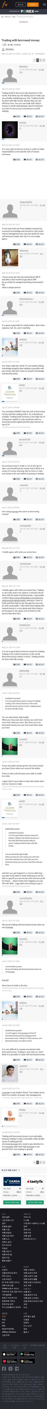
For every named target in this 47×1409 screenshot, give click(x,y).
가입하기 (33, 5)
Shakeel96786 (26, 202)
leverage (15, 511)
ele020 (22, 385)
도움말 (26, 1319)
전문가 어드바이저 (9, 1298)
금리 (4, 1223)
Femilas (22, 122)
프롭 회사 (27, 1292)
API (3, 1323)
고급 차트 (6, 1335)
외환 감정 (27, 1236)
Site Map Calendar (37, 1345)
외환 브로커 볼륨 (30, 1279)
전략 (25, 1226)
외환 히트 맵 (7, 1254)
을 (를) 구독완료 (14, 45)
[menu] (44, 4)
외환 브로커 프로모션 (32, 1282)
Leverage (6, 1092)
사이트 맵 (24, 1346)
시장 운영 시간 (8, 1220)
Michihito (10, 49)
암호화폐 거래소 (8, 1301)
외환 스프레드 (29, 1270)
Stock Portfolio (8, 1329)
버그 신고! (28, 1326)
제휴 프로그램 (7, 1285)
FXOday (22, 1110)
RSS (3, 1326)
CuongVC (23, 739)
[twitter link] (10, 1368)
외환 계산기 (6, 1251)
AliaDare (23, 339)
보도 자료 (27, 1285)
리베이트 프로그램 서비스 (12, 1292)
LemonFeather (26, 898)
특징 (4, 1319)
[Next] (44, 60)
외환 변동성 (6, 1233)
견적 (18, 116)
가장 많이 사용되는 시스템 (34, 1223)
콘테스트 (27, 1229)
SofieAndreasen (26, 299)
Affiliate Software (9, 1332)
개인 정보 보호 (15, 1346)
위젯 (4, 1316)
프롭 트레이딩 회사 (9, 1273)
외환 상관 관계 (8, 1236)
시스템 (26, 1220)
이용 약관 (5, 1346)
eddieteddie (24, 670)
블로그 (26, 1332)
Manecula (24, 250)
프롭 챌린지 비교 (30, 1295)
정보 (25, 1329)
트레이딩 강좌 (7, 1304)
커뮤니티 (27, 1217)
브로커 (4, 1270)
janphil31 (23, 1066)
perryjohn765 (24, 439)
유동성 (4, 1248)
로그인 (20, 5)
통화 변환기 (6, 1261)
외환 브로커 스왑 (30, 1276)
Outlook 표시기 (30, 1239)
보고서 (41, 116)
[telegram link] (17, 1368)
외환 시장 (6, 1229)
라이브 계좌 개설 (12, 1202)
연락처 (26, 1323)
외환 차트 (27, 1233)
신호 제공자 (6, 1279)
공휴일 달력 (6, 1226)
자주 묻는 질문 (29, 1316)
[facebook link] (4, 1368)
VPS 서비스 (6, 1276)
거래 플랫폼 (6, 1295)
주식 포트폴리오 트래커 (11, 1307)
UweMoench (24, 625)
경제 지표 (6, 1258)
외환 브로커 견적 (30, 1273)
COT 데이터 (6, 1245)
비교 (25, 1307)
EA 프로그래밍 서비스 (11, 1282)
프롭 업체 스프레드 (31, 1298)
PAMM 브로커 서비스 (10, 1288)
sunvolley (24, 485)
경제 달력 (6, 1217)
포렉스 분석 (6, 1242)
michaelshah (25, 525)
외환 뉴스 (6, 1239)
